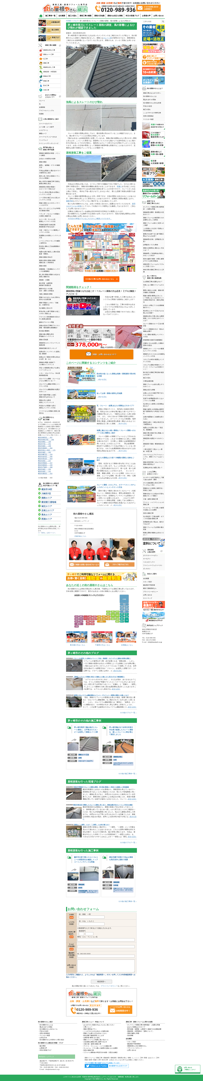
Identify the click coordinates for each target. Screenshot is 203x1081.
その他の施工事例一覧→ (127, 773)
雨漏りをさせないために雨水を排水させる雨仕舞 (49, 298)
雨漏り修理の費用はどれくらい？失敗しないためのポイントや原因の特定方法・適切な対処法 (153, 299)
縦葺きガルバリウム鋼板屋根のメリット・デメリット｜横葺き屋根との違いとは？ (101, 695)
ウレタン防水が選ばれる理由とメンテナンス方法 (49, 193)
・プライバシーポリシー (134, 1048)
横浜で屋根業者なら (149, 588)
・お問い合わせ (131, 1050)
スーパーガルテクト (45, 123)
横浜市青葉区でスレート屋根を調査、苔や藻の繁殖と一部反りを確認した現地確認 (101, 787)
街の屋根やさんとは (149, 96)
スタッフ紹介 (147, 582)
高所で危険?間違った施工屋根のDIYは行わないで (47, 396)
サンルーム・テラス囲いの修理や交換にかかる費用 (153, 509)
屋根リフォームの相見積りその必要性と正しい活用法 (153, 219)
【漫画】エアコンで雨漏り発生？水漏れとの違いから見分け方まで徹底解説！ (99, 677)
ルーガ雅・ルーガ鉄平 (46, 127)
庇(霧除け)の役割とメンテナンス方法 (50, 236)
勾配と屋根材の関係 (45, 294)
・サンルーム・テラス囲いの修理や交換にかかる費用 (99, 1048)
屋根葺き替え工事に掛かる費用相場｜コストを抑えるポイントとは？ (153, 318)
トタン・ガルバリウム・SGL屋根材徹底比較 (49, 374)
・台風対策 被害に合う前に (91, 1037)
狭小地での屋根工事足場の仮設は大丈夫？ (153, 373)
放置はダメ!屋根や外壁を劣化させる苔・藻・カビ (49, 358)
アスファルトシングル (46, 110)
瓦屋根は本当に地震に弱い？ (152, 467)
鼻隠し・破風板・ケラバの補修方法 (49, 166)
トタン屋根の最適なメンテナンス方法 (153, 335)
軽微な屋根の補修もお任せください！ (153, 534)
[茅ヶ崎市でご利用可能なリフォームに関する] (101, 576)
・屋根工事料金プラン (89, 1029)
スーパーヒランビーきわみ (48, 137)
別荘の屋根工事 (148, 513)
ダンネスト (147, 568)
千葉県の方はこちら (102, 645)
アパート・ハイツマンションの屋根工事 (153, 503)
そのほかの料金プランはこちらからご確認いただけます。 (90, 218)
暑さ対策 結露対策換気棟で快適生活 (45, 284)
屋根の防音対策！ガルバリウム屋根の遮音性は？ (153, 463)
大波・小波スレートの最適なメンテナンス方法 (49, 231)
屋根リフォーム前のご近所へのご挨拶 (153, 224)
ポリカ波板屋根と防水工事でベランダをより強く (153, 484)
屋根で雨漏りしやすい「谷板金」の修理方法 (48, 304)
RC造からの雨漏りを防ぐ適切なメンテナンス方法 (47, 407)
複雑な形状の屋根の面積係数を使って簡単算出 (47, 261)
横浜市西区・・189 (44, 442)
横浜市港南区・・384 (45, 448)
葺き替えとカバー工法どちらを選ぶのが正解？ (153, 312)
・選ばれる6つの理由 (45, 1027)
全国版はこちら (127, 645)
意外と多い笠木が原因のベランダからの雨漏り (49, 177)
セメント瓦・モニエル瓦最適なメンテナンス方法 (47, 220)
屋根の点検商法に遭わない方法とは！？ (153, 249)
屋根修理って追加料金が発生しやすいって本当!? (153, 254)
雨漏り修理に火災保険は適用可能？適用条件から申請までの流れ (153, 411)
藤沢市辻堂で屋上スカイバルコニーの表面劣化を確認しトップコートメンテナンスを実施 (86, 859)
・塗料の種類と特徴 (132, 1033)
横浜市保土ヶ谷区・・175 (46, 450)
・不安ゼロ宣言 (43, 1031)
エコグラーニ (43, 130)
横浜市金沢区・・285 (45, 456)
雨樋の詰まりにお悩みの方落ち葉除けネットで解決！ (153, 495)
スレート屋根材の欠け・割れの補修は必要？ (153, 330)
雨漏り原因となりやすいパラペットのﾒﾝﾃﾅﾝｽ (49, 204)
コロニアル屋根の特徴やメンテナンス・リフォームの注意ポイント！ (153, 367)
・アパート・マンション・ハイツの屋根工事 (97, 1046)
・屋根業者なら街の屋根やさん (136, 1046)
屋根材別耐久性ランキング (48, 348)
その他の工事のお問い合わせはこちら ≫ (101, 279)
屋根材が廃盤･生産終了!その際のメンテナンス (47, 363)
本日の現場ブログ (132, 16)
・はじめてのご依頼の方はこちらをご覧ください (98, 1025)
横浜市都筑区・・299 (45, 465)
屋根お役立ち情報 (149, 390)
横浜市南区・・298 (44, 446)
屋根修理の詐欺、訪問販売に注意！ (153, 240)
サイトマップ (147, 598)
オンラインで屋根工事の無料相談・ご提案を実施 (153, 208)
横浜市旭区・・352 (44, 452)
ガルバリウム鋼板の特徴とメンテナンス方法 (49, 385)
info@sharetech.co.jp (155, 642)
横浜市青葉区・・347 (45, 463)
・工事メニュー (87, 1027)
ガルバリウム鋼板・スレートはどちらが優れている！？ (49, 380)
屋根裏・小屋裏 (44, 280)
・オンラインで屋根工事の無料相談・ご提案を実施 (143, 1025)
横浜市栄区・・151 (44, 471)
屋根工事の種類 (85, 16)
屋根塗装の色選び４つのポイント (153, 439)
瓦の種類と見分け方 (45, 308)
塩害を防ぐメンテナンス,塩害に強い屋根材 (49, 353)
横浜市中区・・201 (44, 444)
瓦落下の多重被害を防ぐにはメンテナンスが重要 (153, 399)
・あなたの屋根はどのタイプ (135, 1027)
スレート (42, 100)
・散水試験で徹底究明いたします (93, 1035)
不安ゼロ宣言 (147, 106)
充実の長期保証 (148, 116)
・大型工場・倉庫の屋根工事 (91, 1044)
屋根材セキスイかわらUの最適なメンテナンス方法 (154, 355)
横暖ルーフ (43, 133)
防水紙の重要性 (44, 331)
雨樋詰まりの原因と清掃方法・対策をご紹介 (153, 489)
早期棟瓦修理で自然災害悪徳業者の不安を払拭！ (47, 226)
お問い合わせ (159, 16)
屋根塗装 (69, 201)
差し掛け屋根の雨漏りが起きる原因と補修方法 (49, 275)
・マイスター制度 (44, 1035)
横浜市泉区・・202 (44, 469)
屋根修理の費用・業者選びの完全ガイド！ (153, 213)
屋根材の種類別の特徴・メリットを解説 (49, 154)
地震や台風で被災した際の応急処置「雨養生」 (49, 253)
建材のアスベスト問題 (46, 322)
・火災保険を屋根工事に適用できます (94, 1042)
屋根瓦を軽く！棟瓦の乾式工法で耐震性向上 (153, 423)
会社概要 (61, 16)
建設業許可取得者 (149, 585)
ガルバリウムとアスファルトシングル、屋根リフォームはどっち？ (153, 457)
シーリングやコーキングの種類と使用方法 (49, 242)
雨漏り (119, 186)
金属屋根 (42, 107)
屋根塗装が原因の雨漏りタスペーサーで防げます (47, 188)
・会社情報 (129, 1035)
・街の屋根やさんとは (45, 1025)
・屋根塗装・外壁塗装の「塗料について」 (140, 1031)
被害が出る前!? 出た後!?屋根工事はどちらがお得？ (153, 235)
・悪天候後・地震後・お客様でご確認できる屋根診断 (143, 1029)
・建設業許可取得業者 (133, 1044)
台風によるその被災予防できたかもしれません (153, 394)
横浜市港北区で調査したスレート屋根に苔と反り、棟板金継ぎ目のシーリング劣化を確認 (102, 805)
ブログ (75, 21)
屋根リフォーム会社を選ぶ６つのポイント (153, 385)
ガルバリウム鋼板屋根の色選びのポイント (49, 390)
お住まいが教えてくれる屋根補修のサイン (153, 306)
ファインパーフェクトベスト (152, 565)
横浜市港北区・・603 (45, 458)
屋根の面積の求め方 (45, 257)
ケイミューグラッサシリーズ (48, 143)
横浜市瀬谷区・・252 (45, 473)
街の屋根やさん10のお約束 (152, 103)
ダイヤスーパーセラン (150, 555)
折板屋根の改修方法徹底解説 (152, 340)
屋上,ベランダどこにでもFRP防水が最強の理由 (49, 209)
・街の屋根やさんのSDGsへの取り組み (51, 1039)
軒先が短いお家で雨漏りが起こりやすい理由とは (49, 312)
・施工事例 (41, 1046)
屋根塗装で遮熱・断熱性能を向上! (153, 445)
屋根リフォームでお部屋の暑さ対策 (153, 528)
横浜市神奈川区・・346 (46, 439)
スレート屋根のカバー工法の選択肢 (153, 325)
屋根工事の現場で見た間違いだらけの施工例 (153, 434)
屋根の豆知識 (99, 16)
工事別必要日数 (148, 381)
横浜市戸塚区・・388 (45, 467)
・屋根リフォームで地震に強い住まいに (95, 1039)
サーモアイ (147, 559)
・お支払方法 (42, 1037)
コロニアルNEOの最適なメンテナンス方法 (153, 360)
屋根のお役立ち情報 (115, 16)
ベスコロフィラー (149, 562)
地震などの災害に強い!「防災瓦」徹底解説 (153, 429)
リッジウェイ (43, 140)
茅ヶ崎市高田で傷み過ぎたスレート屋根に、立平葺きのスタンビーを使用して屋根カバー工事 (86, 729)
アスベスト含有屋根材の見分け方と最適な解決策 (49, 318)
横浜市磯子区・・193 (45, 454)
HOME (68, 21)
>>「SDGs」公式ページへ (47, 533)
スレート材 (107, 38)
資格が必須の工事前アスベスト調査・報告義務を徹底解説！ (49, 326)
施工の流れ (72, 16)
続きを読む (102, 379)
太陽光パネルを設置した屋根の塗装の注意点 (153, 344)
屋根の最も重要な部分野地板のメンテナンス (46, 335)
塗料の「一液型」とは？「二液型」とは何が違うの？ (92, 824)
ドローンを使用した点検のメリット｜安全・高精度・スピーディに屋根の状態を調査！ (102, 658)
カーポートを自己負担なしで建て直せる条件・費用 (153, 478)
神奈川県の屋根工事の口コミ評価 (153, 271)
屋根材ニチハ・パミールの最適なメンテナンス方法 (153, 350)
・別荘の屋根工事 (88, 1050)
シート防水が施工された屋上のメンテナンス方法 (49, 199)
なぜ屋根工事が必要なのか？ (152, 281)
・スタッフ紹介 (131, 1042)
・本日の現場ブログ (44, 1050)
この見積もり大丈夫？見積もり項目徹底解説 (153, 229)
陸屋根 (41, 114)
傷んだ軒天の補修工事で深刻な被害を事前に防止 (49, 182)
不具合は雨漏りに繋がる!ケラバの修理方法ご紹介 (49, 172)
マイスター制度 (148, 119)
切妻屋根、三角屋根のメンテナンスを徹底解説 (49, 270)
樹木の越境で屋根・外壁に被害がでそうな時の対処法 (153, 260)
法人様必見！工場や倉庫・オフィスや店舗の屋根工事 (153, 517)
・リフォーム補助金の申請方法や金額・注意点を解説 (99, 1052)
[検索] (163, 21)
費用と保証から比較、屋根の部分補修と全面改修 (153, 291)
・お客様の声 (42, 1048)
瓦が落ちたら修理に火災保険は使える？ (153, 405)
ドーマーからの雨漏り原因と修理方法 (49, 412)
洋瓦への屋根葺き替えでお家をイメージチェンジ (49, 369)
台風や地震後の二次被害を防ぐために (153, 418)
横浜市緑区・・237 (44, 461)
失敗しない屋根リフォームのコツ (153, 286)
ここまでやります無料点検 (152, 113)
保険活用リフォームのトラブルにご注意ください (153, 265)
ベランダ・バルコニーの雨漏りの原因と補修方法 (49, 215)
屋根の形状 (43, 266)
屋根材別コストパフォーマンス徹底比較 (49, 344)
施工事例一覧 (50, 16)
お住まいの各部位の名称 (47, 158)
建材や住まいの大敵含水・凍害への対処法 (46, 290)
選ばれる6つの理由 (149, 99)
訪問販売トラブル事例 (150, 245)
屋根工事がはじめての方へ (152, 93)
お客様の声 (146, 16)
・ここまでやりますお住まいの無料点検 (95, 1031)
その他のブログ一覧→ (128, 713)
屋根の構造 (43, 162)
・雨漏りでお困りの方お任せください (94, 1033)
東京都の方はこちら (77, 645)
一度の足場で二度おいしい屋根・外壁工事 (152, 450)
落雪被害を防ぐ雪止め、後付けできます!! (153, 523)
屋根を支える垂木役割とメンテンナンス (46, 401)
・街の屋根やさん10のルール (48, 1029)
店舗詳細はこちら (80, 536)
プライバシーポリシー (109, 986)
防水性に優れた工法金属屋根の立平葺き (49, 247)
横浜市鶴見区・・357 (45, 437)
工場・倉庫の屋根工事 (150, 499)
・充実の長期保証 (44, 1033)
